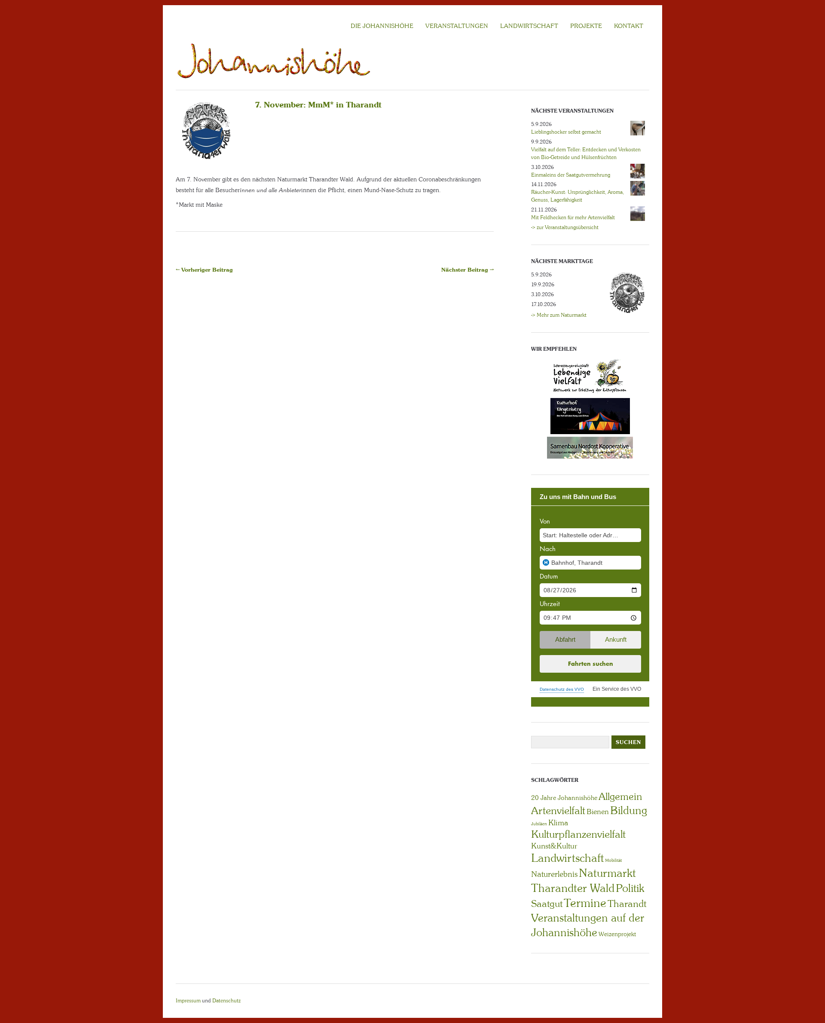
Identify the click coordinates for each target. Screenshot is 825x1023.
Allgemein (620, 796)
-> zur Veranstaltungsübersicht (565, 227)
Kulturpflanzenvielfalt (578, 834)
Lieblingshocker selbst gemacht (566, 132)
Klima (558, 822)
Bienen (598, 811)
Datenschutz (226, 1000)
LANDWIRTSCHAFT (529, 26)
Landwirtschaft (567, 858)
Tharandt (627, 903)
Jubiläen (539, 824)
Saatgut (546, 903)
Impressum (188, 1000)
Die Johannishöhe (382, 26)
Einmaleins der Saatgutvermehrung (570, 175)
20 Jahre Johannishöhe (564, 797)
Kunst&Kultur (554, 846)
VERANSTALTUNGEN (456, 26)
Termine (585, 903)
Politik (630, 888)
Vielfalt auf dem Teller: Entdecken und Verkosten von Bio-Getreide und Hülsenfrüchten (586, 153)
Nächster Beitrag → (467, 269)
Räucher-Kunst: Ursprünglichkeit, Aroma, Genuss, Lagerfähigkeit (577, 196)
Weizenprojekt (617, 934)
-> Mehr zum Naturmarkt (559, 315)
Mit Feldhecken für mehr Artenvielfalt (573, 217)
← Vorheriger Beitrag (204, 269)
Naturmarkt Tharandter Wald (583, 880)
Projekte (586, 26)
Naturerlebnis (554, 874)
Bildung (628, 810)
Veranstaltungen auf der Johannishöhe (587, 925)
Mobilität (613, 860)
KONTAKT (628, 26)
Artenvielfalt (558, 810)
